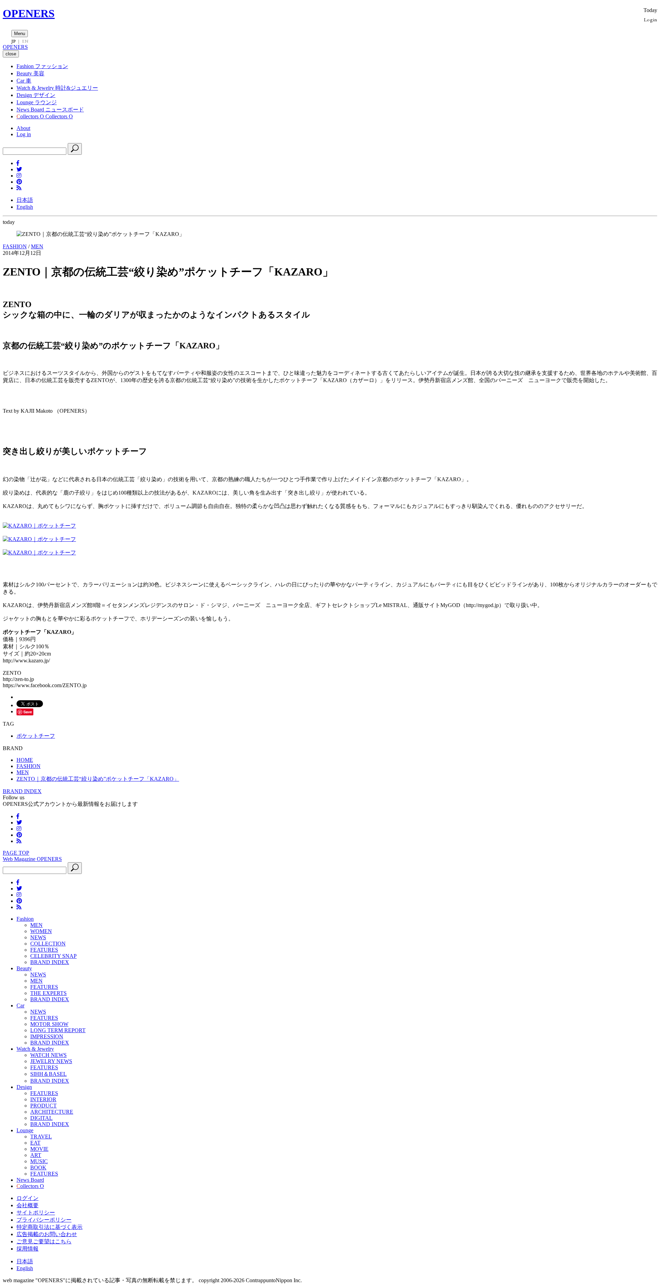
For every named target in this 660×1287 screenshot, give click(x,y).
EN (25, 41)
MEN (37, 246)
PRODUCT (43, 1105)
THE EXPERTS (48, 993)
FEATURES (44, 950)
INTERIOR (43, 1099)
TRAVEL (41, 1136)
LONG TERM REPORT (58, 1030)
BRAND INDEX (22, 791)
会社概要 (27, 1205)
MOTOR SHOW (49, 1024)
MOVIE (39, 1149)
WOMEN (41, 931)
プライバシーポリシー (44, 1220)
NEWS (38, 937)
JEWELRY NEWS (51, 1061)
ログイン (27, 1198)
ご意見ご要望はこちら (44, 1241)
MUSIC (39, 1161)
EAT (35, 1143)
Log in (23, 134)
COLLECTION (48, 944)
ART (35, 1155)
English (24, 207)
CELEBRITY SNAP (53, 956)
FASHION (15, 246)
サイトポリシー (35, 1212)
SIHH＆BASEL (48, 1074)
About (23, 128)
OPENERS (29, 13)
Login (650, 19)
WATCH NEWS (48, 1055)
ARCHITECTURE (51, 1112)
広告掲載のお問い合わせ (46, 1234)
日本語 (24, 200)
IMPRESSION (46, 1036)
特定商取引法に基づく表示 (49, 1227)
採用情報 (27, 1249)
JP (13, 41)
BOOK (38, 1167)
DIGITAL (41, 1118)
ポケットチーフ (35, 736)
